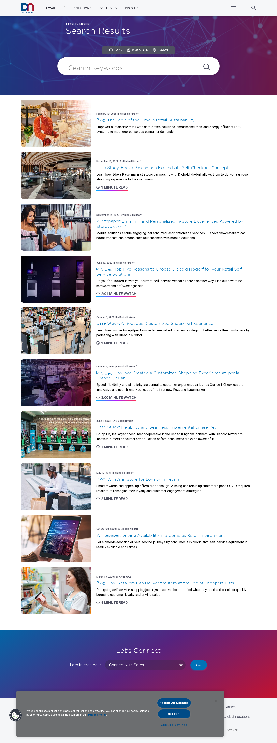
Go (198, 665)
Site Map (232, 730)
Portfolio (108, 8)
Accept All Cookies (174, 703)
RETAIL (50, 8)
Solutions (82, 8)
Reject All (174, 714)
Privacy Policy (97, 714)
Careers (230, 707)
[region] (120, 714)
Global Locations (237, 717)
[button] (15, 715)
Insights (132, 8)
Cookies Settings (174, 725)
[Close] (215, 701)
